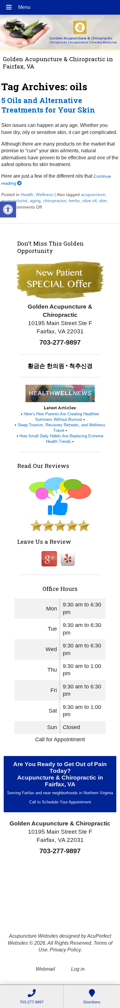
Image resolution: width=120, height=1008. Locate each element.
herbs (74, 200)
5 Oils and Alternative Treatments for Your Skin (48, 105)
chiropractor (54, 200)
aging (35, 200)
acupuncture (93, 194)
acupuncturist (14, 200)
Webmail (45, 969)
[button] (8, 209)
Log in (78, 969)
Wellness (44, 194)
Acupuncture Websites (33, 936)
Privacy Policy (65, 949)
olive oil (89, 200)
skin (103, 200)
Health (27, 194)
